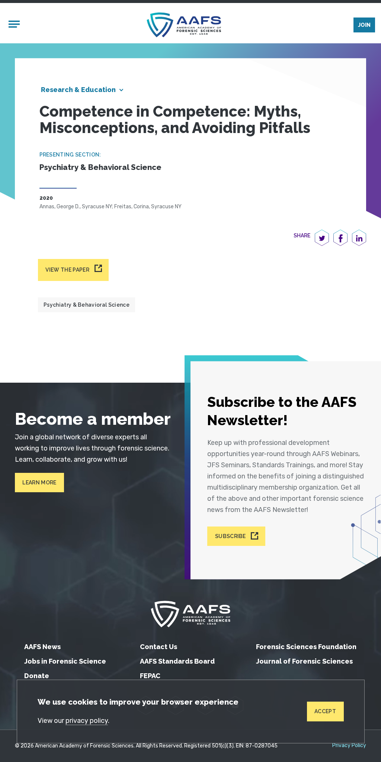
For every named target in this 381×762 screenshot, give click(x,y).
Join (364, 25)
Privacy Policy (349, 746)
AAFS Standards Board (177, 661)
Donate (36, 676)
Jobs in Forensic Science (65, 661)
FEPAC (150, 676)
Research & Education (78, 90)
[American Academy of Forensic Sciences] (184, 24)
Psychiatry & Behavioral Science (86, 305)
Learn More (39, 483)
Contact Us (158, 647)
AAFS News (42, 647)
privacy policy (86, 721)
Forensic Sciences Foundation (306, 647)
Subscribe (230, 536)
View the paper (67, 270)
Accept (325, 711)
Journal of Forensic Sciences (304, 661)
